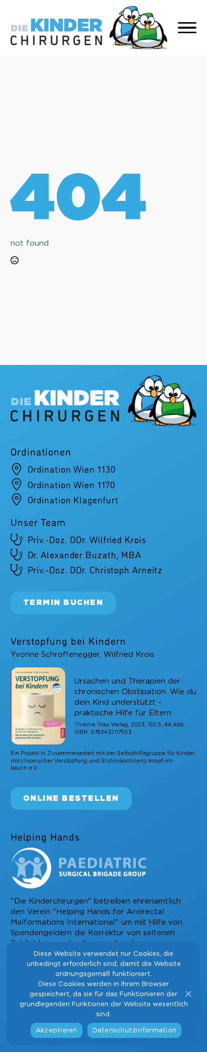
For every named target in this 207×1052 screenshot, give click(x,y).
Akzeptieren (56, 1030)
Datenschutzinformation (134, 1030)
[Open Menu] (187, 27)
